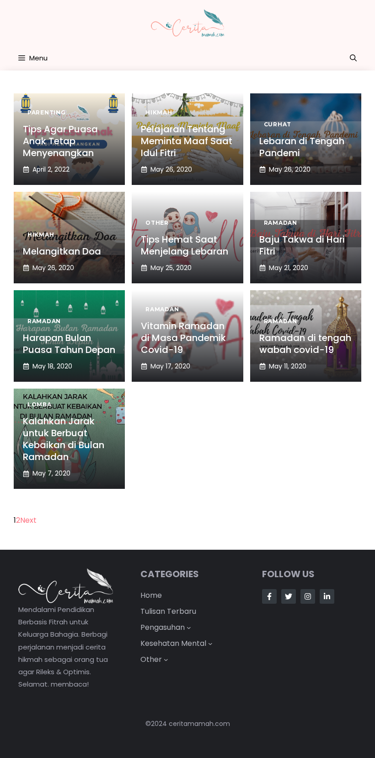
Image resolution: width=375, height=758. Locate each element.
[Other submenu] (166, 659)
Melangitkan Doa (62, 251)
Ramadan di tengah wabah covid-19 (305, 343)
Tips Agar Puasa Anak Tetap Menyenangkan (60, 141)
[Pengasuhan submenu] (189, 627)
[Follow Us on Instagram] (307, 596)
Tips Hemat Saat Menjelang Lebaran (184, 245)
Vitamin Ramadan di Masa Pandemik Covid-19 (183, 337)
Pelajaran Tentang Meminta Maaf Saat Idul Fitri (186, 141)
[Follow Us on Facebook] (269, 596)
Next (28, 520)
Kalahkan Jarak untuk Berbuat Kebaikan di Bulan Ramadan (63, 439)
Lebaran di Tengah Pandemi (301, 147)
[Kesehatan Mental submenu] (210, 643)
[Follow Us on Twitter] (288, 596)
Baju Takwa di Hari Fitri (302, 245)
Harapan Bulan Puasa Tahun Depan (69, 343)
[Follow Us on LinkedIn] (327, 596)
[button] (353, 58)
